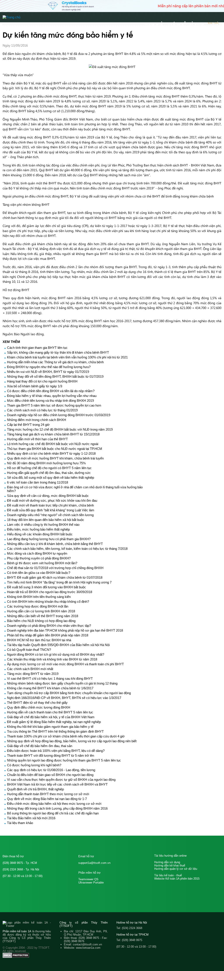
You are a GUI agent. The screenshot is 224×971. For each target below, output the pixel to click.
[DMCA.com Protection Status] (16, 957)
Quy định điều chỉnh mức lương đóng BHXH (38, 707)
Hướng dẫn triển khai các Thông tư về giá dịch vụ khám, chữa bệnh (55, 362)
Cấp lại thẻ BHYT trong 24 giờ (28, 424)
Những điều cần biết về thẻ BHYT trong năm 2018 (42, 616)
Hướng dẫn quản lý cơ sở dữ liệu (175, 868)
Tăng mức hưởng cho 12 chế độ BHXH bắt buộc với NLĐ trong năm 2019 (60, 429)
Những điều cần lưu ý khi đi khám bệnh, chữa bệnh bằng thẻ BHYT (55, 544)
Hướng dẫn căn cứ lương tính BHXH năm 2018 (41, 611)
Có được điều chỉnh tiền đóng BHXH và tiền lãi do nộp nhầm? (50, 391)
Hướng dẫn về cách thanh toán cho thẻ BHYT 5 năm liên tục (50, 712)
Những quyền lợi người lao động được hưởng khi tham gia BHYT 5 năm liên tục (64, 760)
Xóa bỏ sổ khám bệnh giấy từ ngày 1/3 (34, 386)
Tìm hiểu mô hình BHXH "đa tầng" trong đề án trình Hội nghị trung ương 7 (59, 582)
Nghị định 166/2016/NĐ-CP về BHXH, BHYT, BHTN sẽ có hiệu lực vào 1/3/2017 (64, 698)
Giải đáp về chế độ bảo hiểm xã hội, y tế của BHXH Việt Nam (50, 717)
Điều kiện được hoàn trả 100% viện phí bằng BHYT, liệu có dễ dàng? (56, 751)
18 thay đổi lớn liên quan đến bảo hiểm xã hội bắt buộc (45, 520)
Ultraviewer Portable (91, 882)
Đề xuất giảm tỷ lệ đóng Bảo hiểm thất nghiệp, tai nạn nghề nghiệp (54, 722)
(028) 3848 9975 (13, 862)
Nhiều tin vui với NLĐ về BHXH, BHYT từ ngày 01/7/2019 (48, 372)
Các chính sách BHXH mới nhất (30, 669)
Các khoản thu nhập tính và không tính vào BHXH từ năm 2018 (52, 659)
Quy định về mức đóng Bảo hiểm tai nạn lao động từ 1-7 (47, 799)
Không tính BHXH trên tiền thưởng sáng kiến (39, 597)
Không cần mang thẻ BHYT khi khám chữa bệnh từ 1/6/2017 (50, 688)
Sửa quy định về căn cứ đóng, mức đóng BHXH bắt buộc (48, 496)
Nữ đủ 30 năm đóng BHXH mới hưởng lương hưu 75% (46, 463)
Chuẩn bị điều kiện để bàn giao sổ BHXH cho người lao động (50, 775)
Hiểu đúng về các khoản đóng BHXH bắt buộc (40, 534)
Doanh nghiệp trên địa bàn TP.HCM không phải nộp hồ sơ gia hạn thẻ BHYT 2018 (65, 630)
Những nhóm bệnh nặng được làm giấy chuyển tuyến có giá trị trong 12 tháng (62, 683)
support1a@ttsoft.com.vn (94, 862)
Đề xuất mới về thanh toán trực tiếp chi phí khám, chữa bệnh (50, 505)
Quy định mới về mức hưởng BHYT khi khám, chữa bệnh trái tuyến (55, 458)
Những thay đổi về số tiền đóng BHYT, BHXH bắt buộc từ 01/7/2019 (55, 376)
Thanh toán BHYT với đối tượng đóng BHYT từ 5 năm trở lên (50, 755)
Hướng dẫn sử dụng (167, 862)
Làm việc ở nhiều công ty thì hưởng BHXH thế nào (43, 524)
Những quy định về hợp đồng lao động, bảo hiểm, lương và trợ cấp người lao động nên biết (71, 741)
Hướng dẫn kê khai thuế (169, 865)
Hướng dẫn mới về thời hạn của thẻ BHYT (37, 439)
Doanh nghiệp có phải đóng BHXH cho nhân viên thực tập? (49, 625)
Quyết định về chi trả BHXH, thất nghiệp (35, 789)
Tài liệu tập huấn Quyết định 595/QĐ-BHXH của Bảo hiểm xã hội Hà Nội (58, 645)
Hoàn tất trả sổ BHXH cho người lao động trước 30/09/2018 (49, 592)
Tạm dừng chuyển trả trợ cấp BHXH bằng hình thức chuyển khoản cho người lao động (69, 693)
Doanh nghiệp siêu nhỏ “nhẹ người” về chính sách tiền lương (50, 515)
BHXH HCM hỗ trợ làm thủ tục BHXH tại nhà (39, 640)
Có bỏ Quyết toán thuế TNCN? (29, 649)
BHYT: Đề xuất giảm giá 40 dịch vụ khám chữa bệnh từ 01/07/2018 (54, 577)
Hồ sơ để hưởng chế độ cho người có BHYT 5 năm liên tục (49, 468)
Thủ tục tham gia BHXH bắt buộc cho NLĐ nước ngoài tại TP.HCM (54, 449)
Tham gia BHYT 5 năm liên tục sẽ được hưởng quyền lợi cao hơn (54, 405)
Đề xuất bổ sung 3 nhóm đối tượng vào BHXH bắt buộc (46, 587)
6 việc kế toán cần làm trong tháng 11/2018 (37, 482)
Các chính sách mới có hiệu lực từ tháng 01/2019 (42, 410)
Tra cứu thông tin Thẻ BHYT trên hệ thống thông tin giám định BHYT (55, 731)
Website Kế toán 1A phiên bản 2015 (177, 878)
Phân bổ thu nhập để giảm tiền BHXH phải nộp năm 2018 (47, 635)
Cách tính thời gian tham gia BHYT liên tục (37, 347)
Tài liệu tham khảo (20, 823)
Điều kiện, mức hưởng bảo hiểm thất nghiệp (38, 529)
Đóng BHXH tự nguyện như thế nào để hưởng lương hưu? (49, 367)
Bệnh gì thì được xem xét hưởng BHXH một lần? (42, 563)
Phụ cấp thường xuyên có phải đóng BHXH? (39, 558)
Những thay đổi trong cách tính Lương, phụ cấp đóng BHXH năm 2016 (57, 808)
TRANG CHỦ (153, 23)
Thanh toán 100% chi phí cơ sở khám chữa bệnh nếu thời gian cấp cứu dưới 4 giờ (66, 736)
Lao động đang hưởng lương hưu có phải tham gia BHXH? (49, 539)
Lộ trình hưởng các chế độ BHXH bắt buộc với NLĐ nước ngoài (52, 444)
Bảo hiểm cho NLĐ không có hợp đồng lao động (41, 621)
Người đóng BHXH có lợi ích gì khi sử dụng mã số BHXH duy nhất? (55, 654)
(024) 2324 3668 (13, 869)
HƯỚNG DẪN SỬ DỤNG (186, 23)
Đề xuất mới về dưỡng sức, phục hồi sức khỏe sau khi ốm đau (52, 500)
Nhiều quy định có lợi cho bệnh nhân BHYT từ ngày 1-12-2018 (51, 453)
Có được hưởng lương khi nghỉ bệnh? (34, 765)
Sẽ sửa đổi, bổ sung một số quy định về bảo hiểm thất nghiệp (50, 477)
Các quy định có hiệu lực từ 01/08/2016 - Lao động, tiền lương (51, 770)
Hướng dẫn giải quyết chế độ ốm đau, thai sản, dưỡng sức (49, 473)
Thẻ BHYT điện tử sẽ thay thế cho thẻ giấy (37, 702)
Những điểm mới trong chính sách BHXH (36, 420)
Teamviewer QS (88, 879)
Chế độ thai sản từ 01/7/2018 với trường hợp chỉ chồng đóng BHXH (55, 568)
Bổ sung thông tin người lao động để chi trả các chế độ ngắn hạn (53, 813)
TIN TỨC (215, 23)
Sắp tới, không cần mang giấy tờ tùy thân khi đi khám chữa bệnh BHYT (58, 352)
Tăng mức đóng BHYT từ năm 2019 (32, 674)
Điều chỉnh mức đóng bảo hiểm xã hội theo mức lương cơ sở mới (54, 803)
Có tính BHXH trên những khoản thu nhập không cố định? (48, 601)
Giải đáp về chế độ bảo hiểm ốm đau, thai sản (39, 746)
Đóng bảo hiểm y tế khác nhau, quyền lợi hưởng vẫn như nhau (51, 396)
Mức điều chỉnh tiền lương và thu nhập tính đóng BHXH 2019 (50, 400)
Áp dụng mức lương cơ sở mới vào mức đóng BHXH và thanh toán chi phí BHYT (65, 664)
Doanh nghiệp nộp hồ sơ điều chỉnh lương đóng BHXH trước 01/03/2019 (58, 415)
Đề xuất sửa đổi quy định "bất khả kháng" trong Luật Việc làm (50, 510)
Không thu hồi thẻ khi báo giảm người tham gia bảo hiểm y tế (50, 726)
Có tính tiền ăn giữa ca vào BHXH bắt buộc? (38, 573)
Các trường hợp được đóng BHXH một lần (37, 606)
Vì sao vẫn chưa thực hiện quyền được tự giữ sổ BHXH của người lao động (61, 779)
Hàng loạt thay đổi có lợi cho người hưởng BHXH (42, 381)
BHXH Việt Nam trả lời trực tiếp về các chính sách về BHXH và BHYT (57, 784)
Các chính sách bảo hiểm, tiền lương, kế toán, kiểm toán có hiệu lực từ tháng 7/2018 (67, 548)
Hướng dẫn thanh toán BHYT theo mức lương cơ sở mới (48, 794)
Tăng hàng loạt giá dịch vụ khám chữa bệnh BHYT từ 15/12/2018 (53, 434)
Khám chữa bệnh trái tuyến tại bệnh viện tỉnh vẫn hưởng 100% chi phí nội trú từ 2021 (67, 357)
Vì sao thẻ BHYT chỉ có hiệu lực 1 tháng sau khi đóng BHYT (50, 678)
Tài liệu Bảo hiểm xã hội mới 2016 (31, 818)
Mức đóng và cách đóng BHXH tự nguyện (37, 553)
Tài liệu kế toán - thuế (168, 875)
